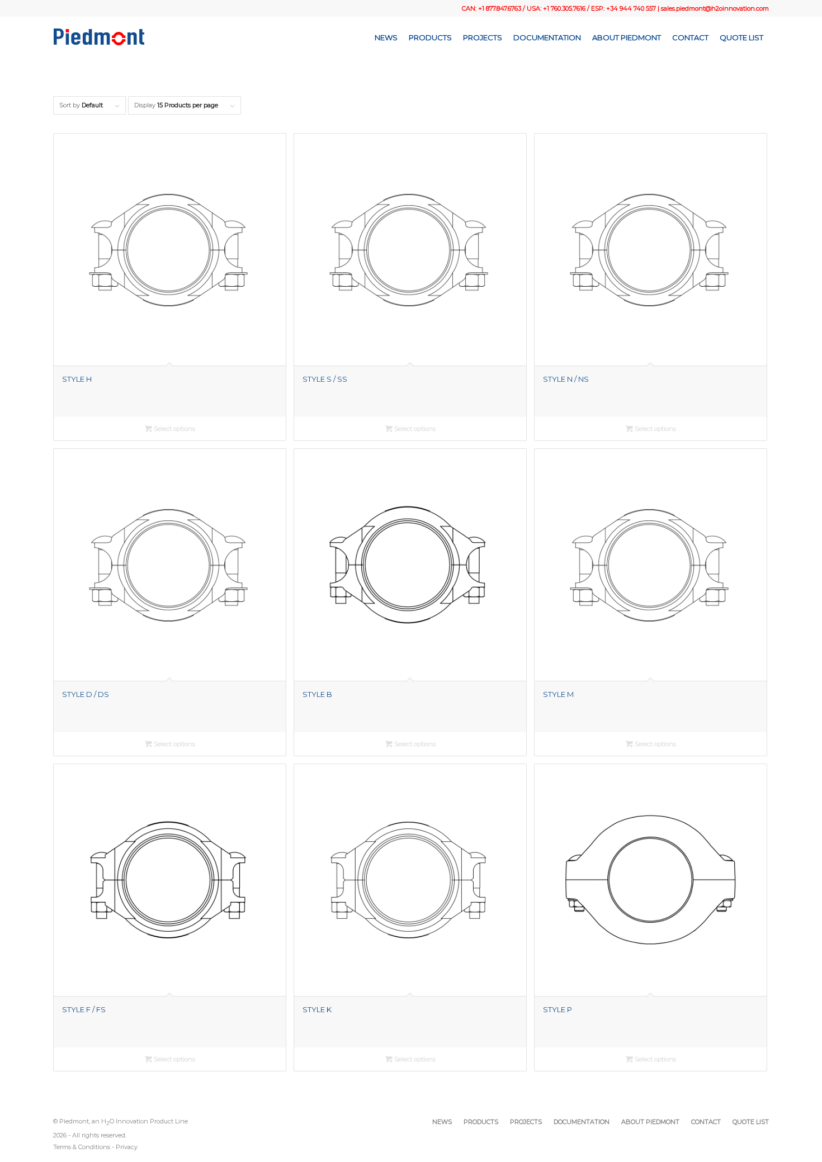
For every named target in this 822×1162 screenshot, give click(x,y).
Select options (173, 429)
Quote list (751, 1122)
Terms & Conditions (81, 1147)
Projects (526, 1122)
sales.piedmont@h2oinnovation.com (715, 8)
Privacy (127, 1147)
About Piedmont (650, 1122)
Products (481, 1122)
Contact (706, 1122)
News (442, 1122)
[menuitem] (386, 37)
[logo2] (99, 37)
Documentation (582, 1122)
